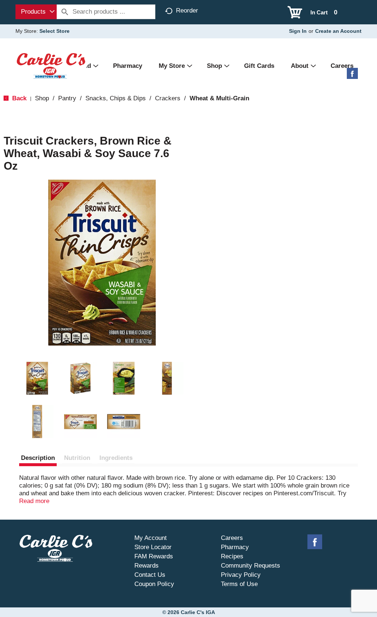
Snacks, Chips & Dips (115, 98)
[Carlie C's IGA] (51, 65)
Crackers (167, 98)
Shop (42, 98)
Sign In (298, 31)
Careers (232, 537)
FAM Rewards (153, 556)
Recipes (232, 556)
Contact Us (149, 574)
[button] (37, 378)
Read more (34, 501)
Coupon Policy (154, 583)
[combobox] (36, 11)
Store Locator (153, 547)
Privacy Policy (241, 574)
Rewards (146, 565)
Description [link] (38, 457)
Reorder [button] (187, 10)
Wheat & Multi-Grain (219, 98)
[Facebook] (352, 76)
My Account (150, 537)
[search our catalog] (65, 11)
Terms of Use (239, 583)
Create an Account (338, 31)
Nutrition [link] (77, 457)
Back (18, 98)
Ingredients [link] (116, 457)
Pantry (67, 98)
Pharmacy (235, 547)
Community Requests (250, 565)
